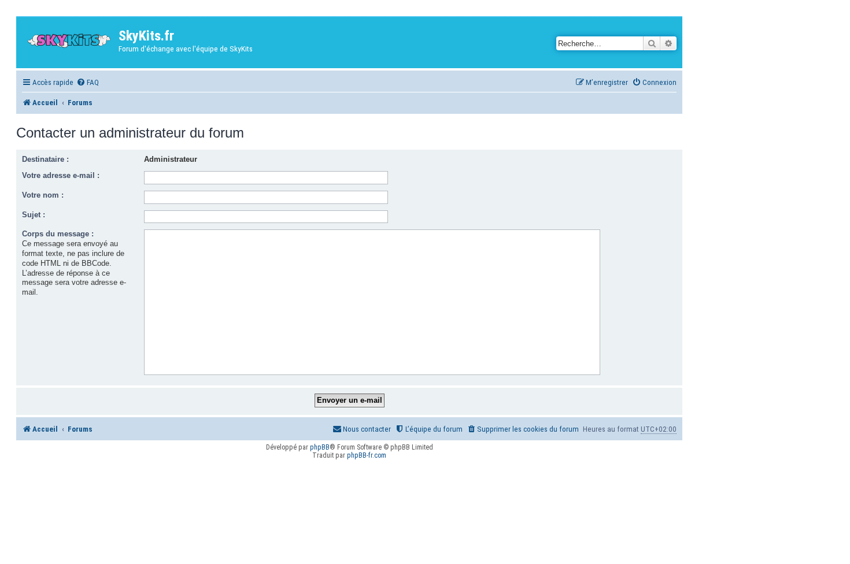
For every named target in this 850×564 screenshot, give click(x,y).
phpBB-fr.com (366, 455)
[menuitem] (87, 82)
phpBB (320, 447)
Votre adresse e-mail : (60, 175)
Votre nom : (43, 195)
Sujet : (33, 214)
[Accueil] (69, 38)
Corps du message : (58, 233)
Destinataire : (45, 159)
